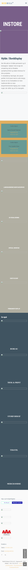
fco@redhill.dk (14, 148)
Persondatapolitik (18, 565)
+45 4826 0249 (8, 547)
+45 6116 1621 (14, 151)
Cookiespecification (14, 567)
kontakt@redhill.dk (8, 551)
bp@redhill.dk (14, 132)
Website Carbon (17, 502)
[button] (26, 3)
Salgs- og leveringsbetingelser (8, 499)
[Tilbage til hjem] (7, 3)
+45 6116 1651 (14, 134)
